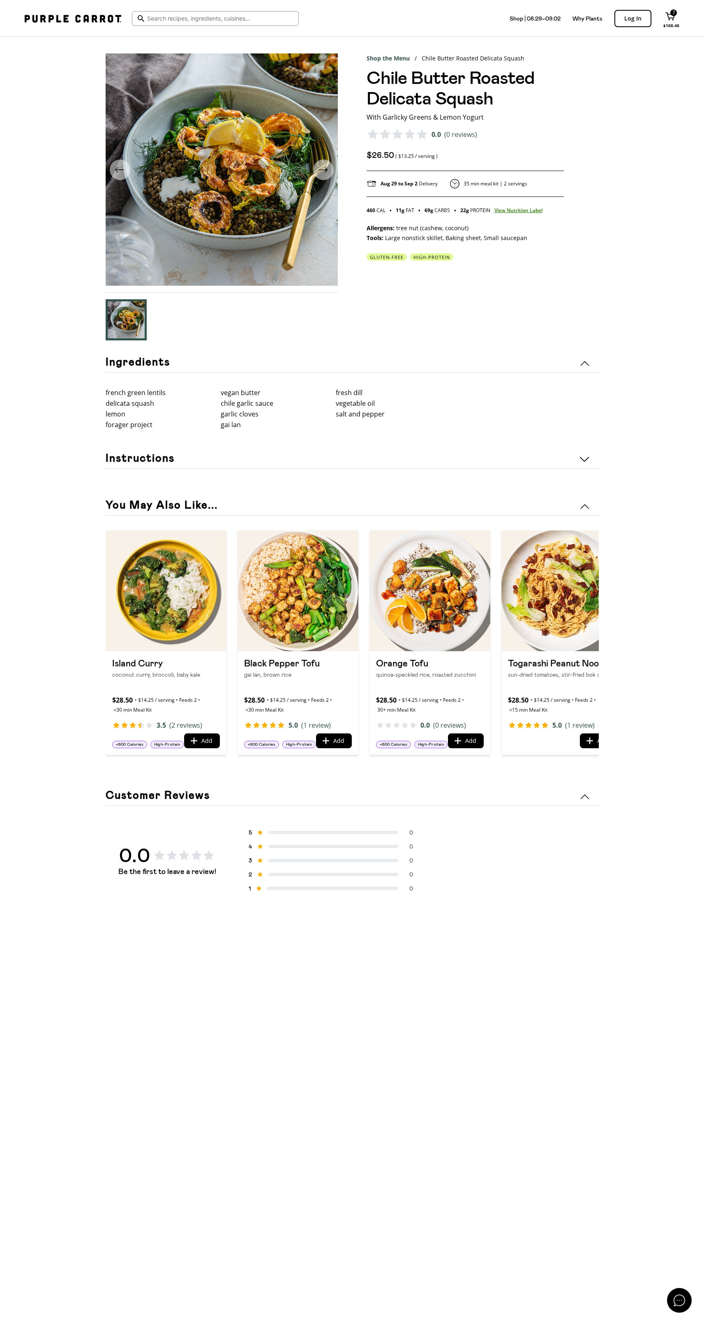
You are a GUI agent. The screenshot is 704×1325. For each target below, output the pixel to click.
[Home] (73, 18)
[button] (126, 319)
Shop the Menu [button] (388, 58)
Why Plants (587, 18)
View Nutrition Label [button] (518, 210)
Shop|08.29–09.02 (535, 18)
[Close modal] (679, 1300)
